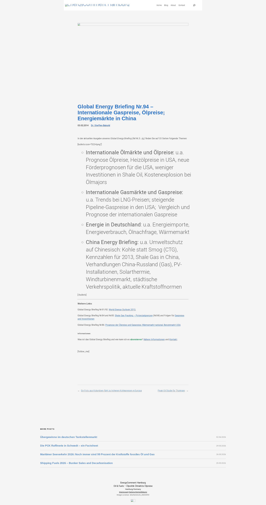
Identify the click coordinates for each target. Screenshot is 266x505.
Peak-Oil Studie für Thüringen (171, 390)
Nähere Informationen (154, 339)
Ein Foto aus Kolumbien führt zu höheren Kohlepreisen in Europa (111, 390)
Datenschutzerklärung (138, 492)
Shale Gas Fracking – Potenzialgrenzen (134, 315)
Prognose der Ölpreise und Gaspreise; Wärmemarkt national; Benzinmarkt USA (143, 325)
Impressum (123, 492)
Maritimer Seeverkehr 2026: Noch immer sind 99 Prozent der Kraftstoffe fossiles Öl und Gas (97, 454)
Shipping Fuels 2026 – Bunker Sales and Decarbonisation (76, 463)
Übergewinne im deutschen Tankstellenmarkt (68, 437)
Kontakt (173, 339)
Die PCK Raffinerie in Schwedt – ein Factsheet (69, 445)
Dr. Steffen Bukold (100, 125)
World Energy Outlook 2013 (122, 309)
